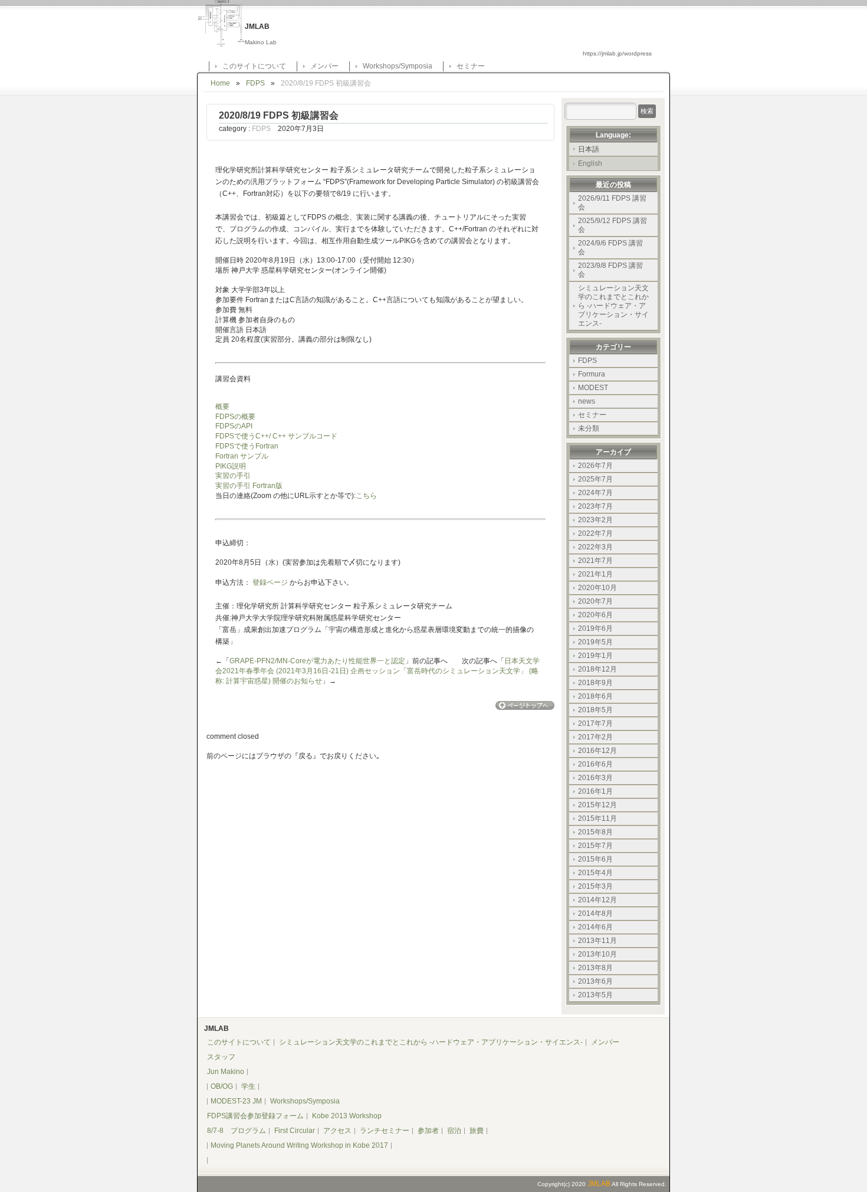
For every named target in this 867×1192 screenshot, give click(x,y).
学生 (248, 1086)
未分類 (588, 428)
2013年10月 (597, 954)
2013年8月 (595, 968)
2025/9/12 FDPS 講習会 (612, 225)
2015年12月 (597, 805)
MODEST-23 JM (236, 1101)
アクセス (337, 1130)
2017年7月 (595, 723)
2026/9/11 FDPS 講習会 (612, 202)
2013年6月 (595, 981)
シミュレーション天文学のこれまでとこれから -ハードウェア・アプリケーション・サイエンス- (613, 306)
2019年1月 (595, 655)
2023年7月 (595, 506)
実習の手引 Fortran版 (249, 486)
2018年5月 (595, 710)
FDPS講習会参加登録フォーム (255, 1116)
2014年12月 (597, 900)
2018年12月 (597, 669)
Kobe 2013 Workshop (347, 1116)
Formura (591, 374)
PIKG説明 (230, 466)
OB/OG (222, 1086)
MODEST (593, 388)
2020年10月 (597, 588)
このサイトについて (254, 66)
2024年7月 (595, 493)
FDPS (255, 83)
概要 (222, 406)
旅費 (476, 1130)
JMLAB (598, 1184)
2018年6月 (595, 696)
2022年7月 (595, 533)
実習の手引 (233, 475)
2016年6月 (595, 764)
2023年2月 (595, 520)
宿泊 (454, 1130)
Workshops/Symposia (397, 66)
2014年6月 (595, 927)
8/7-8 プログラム (236, 1130)
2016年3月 (595, 778)
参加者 (428, 1130)
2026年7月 (595, 465)
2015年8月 (595, 832)
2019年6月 (595, 628)
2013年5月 (595, 995)
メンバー (324, 66)
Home (220, 83)
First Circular (294, 1130)
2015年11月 (597, 818)
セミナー (471, 66)
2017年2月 (595, 737)
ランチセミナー (384, 1130)
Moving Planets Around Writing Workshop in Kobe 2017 (299, 1145)
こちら (366, 496)
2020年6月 (595, 615)
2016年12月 (597, 750)
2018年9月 (595, 683)
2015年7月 (595, 845)
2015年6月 (595, 859)
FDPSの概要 (235, 416)
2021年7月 (595, 560)
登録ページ (270, 582)
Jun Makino (225, 1071)
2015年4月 (595, 873)
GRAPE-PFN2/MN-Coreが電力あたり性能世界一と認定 (317, 661)
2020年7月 (595, 601)
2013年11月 (597, 940)
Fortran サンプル (241, 456)
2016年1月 (595, 791)
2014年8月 (595, 913)
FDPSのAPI (233, 426)
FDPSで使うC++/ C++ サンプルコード (276, 436)
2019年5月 (595, 642)
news (586, 401)
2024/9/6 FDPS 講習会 (610, 247)
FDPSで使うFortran (246, 446)
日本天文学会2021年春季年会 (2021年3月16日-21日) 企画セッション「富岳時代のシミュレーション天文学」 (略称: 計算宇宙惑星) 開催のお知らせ (377, 671)
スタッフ (221, 1057)
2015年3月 (595, 886)
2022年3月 (595, 547)
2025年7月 (595, 479)
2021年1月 (595, 574)
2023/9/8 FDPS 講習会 (610, 270)
